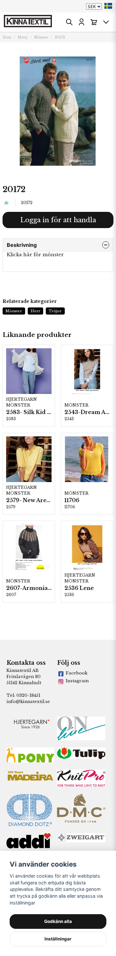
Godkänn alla (58, 921)
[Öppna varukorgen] (94, 22)
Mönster (41, 37)
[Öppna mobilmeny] (106, 22)
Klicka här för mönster (35, 255)
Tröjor (55, 311)
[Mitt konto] (81, 22)
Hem (7, 37)
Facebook (76, 673)
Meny (23, 37)
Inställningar (58, 938)
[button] (108, 6)
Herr (35, 311)
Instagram (77, 681)
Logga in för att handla (58, 220)
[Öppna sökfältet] (69, 22)
